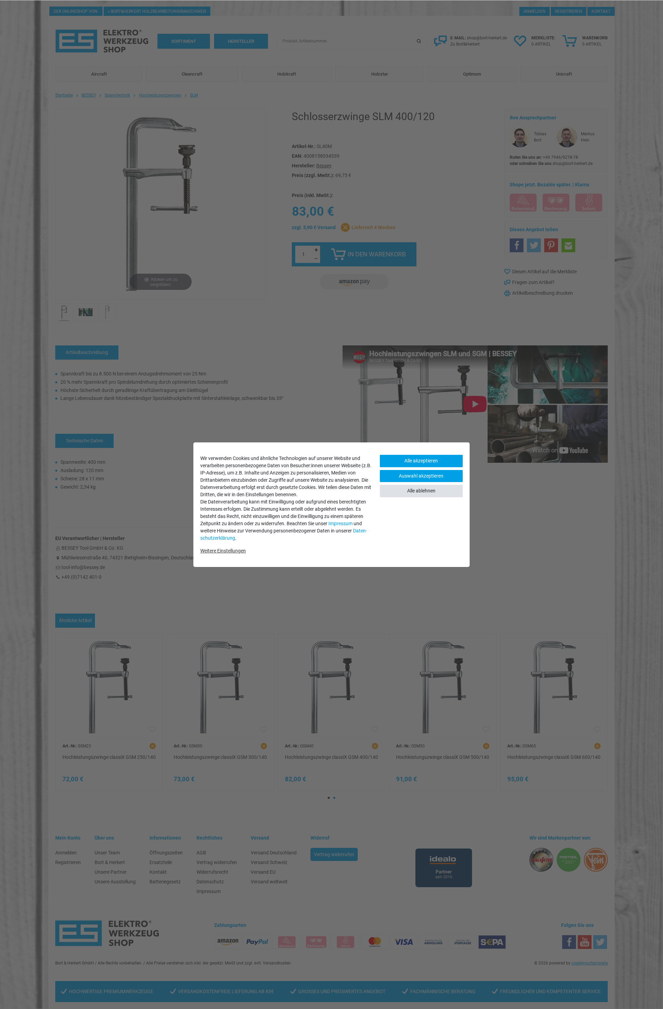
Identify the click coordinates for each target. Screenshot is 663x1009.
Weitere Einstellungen (223, 551)
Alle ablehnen (421, 490)
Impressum (340, 523)
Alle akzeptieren (421, 460)
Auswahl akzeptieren (421, 476)
